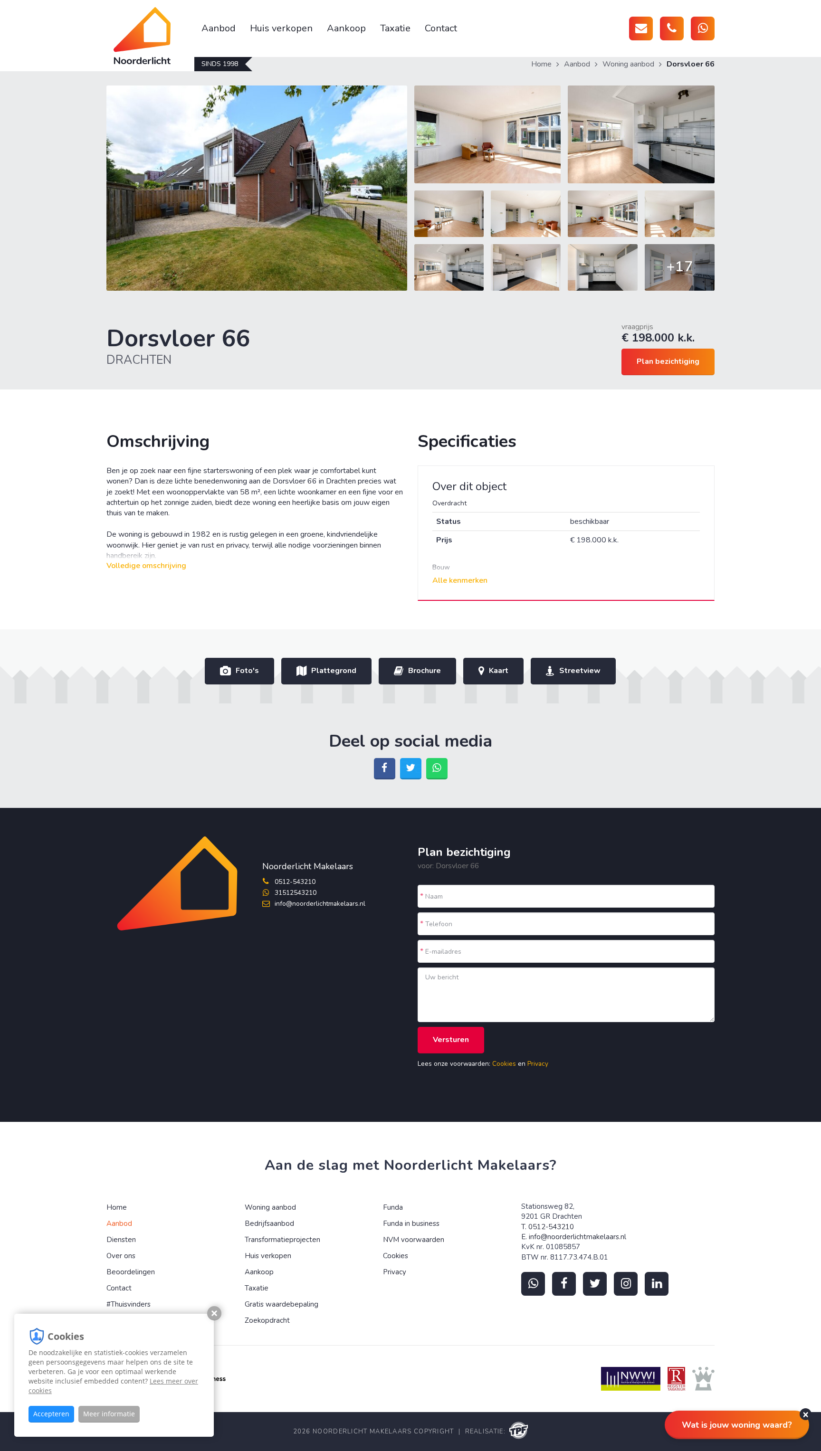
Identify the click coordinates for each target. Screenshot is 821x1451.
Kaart (498, 670)
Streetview (580, 670)
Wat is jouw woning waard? (737, 1425)
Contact (441, 28)
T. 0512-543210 (547, 1227)
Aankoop (346, 28)
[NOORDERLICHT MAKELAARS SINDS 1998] (150, 35)
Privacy (537, 1063)
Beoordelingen (130, 1272)
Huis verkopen (281, 28)
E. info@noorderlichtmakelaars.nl (573, 1237)
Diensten (121, 1239)
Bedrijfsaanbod (269, 1223)
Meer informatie (109, 1413)
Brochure (424, 670)
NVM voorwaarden (413, 1239)
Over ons (120, 1256)
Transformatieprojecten (282, 1239)
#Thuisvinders (128, 1304)
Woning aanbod (628, 64)
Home (541, 64)
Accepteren (51, 1413)
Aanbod (218, 28)
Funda (393, 1207)
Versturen (451, 1039)
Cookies (504, 1063)
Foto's (247, 670)
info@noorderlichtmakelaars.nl (320, 903)
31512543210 (295, 892)
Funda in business (411, 1223)
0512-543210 (295, 881)
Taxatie (395, 28)
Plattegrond (333, 670)
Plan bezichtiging (668, 361)
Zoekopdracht (267, 1320)
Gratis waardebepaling (281, 1304)
